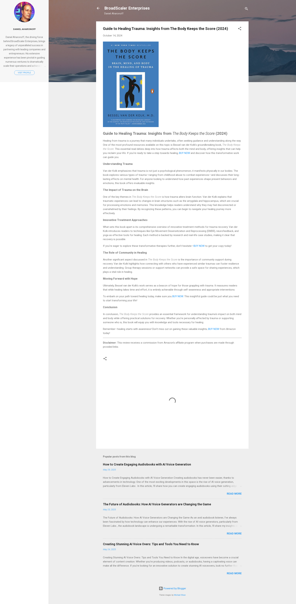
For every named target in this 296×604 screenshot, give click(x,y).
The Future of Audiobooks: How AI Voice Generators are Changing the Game (157, 504)
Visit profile (24, 72)
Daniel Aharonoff (24, 29)
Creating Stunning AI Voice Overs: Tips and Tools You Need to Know (151, 544)
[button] (240, 29)
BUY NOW (184, 153)
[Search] (246, 9)
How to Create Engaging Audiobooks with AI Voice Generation (147, 464)
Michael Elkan (180, 595)
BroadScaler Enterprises (127, 8)
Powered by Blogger (174, 588)
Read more (234, 493)
